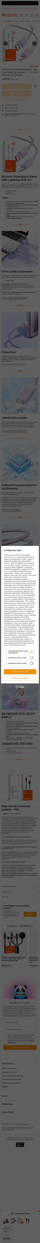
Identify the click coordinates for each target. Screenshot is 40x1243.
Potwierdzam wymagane (20, 678)
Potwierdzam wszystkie (20, 672)
